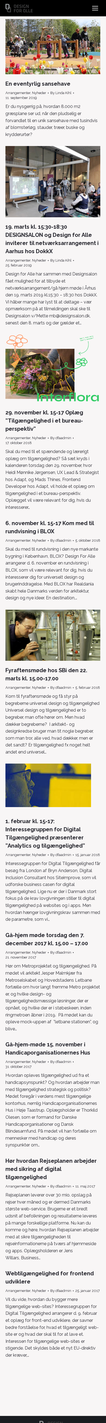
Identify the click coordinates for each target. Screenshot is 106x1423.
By (60, 93)
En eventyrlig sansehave (37, 83)
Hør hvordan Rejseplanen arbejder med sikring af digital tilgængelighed (51, 1169)
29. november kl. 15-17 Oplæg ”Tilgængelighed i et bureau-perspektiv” (44, 420)
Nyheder (39, 93)
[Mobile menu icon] (95, 8)
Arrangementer (17, 93)
